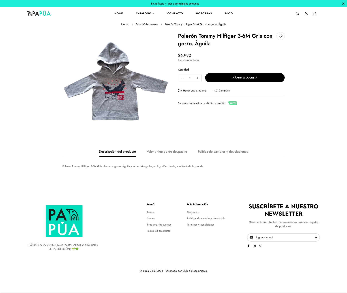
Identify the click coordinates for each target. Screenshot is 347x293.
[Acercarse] (161, 40)
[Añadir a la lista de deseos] (281, 36)
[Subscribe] (316, 237)
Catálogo (143, 13)
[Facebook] (248, 245)
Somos (151, 218)
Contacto (175, 13)
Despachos (193, 212)
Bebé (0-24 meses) (147, 24)
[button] (314, 13)
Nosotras (204, 13)
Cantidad (183, 70)
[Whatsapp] (260, 245)
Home (118, 13)
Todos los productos (158, 231)
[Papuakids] (39, 13)
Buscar (151, 212)
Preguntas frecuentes (159, 224)
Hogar (124, 24)
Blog (229, 13)
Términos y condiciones (200, 224)
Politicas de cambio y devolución (206, 218)
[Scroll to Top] (340, 273)
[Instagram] (254, 245)
